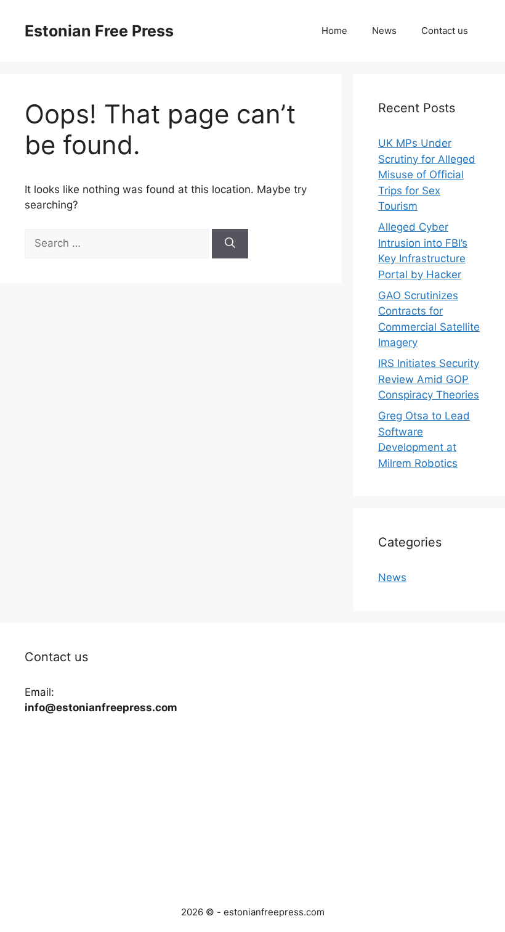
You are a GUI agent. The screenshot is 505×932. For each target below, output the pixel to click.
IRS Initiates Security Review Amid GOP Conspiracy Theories (428, 379)
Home (334, 30)
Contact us (444, 30)
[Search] (230, 243)
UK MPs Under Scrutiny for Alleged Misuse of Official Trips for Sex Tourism (426, 174)
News (384, 30)
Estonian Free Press (99, 31)
